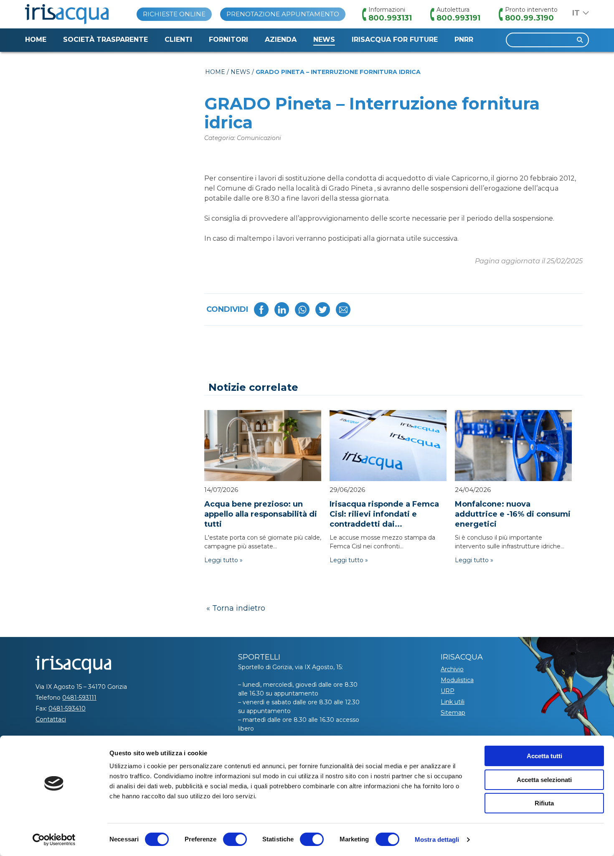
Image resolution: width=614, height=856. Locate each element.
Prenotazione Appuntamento (282, 14)
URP (447, 691)
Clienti (178, 39)
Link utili (452, 702)
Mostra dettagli (437, 839)
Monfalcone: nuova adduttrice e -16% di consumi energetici (513, 514)
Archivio (452, 669)
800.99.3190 (529, 18)
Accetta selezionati (544, 779)
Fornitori (228, 39)
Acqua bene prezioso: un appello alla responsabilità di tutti (260, 514)
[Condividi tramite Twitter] (322, 309)
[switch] (235, 839)
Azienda (281, 39)
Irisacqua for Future (395, 39)
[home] (67, 14)
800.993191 (458, 18)
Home (35, 39)
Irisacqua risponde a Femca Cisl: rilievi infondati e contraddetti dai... (384, 514)
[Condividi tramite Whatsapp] (302, 309)
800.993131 (390, 18)
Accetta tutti (544, 755)
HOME (215, 72)
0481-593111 (79, 697)
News (324, 39)
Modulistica (457, 680)
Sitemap (453, 712)
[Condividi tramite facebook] (261, 309)
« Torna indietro (235, 608)
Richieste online (174, 14)
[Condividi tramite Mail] (343, 309)
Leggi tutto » (223, 560)
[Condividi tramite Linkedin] (281, 309)
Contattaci (51, 719)
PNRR (463, 39)
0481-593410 (67, 708)
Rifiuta (544, 803)
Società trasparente (105, 39)
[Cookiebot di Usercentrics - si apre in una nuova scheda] (54, 839)
